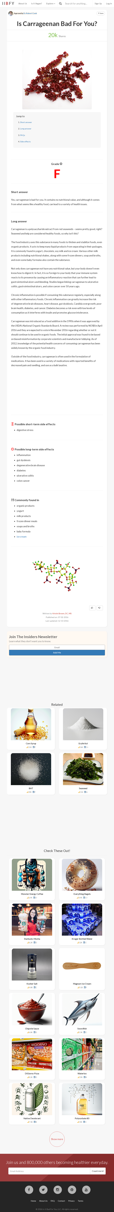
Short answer (26, 122)
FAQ (53, 1201)
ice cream (22, 536)
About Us (22, 3)
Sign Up (98, 3)
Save (101, 13)
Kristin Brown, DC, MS (62, 613)
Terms (80, 1201)
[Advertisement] (57, 389)
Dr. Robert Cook (30, 13)
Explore (50, 3)
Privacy (71, 1201)
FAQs (22, 135)
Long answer (25, 128)
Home (33, 1201)
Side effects (25, 141)
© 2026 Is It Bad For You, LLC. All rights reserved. (57, 1209)
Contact (61, 1201)
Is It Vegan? (36, 3)
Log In (109, 3)
